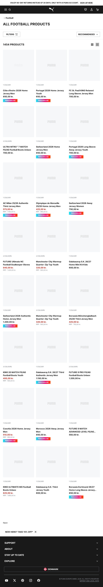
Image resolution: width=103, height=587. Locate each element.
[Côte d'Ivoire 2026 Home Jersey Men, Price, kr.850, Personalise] (18, 76)
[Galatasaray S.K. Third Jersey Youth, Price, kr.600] (51, 470)
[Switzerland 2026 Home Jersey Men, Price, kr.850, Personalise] (51, 132)
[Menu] (5, 9)
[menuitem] (6, 580)
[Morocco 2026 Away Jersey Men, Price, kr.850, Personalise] (51, 414)
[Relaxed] (97, 44)
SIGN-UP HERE (86, 3)
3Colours (7, 367)
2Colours (7, 141)
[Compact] (92, 44)
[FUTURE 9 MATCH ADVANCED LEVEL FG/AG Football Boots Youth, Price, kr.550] (84, 412)
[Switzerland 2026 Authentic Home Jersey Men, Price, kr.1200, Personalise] (18, 301)
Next (5, 523)
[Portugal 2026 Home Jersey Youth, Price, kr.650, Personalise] (51, 76)
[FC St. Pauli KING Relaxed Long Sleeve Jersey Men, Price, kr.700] (84, 74)
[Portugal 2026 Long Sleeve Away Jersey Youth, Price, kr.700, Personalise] (84, 132)
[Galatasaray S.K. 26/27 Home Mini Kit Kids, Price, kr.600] (84, 245)
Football (9, 18)
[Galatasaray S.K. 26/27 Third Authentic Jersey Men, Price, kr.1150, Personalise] (51, 357)
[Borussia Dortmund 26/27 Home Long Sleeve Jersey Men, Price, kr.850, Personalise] (84, 472)
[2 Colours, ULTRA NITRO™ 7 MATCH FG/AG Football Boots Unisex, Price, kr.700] (18, 130)
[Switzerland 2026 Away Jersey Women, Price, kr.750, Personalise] (84, 188)
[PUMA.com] (51, 9)
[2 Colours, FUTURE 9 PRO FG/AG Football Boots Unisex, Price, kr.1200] (84, 355)
